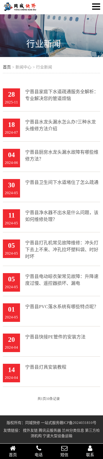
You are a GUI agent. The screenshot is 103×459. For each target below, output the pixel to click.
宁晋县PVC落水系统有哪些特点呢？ (61, 306)
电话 (39, 455)
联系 (90, 455)
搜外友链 (30, 430)
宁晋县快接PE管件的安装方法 (55, 336)
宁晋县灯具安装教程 (45, 367)
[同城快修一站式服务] (20, 10)
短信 (64, 455)
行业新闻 (43, 43)
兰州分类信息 (73, 430)
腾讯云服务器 (50, 430)
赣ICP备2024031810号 (78, 423)
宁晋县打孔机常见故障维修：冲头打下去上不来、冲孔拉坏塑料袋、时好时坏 (61, 249)
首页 (7, 67)
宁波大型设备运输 (57, 436)
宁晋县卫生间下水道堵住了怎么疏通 (61, 182)
